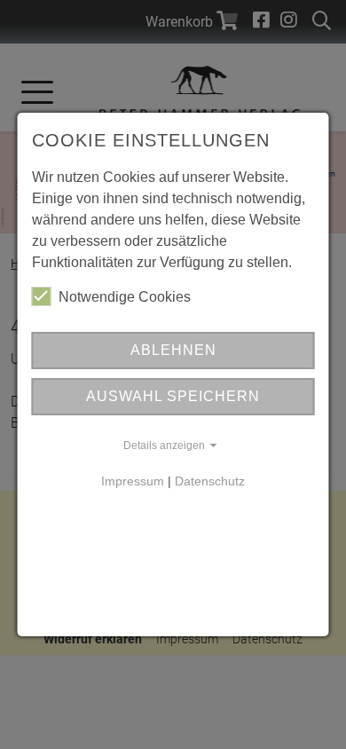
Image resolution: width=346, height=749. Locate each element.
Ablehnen (173, 350)
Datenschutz (210, 481)
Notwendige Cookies (125, 296)
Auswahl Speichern (173, 396)
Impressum (132, 481)
